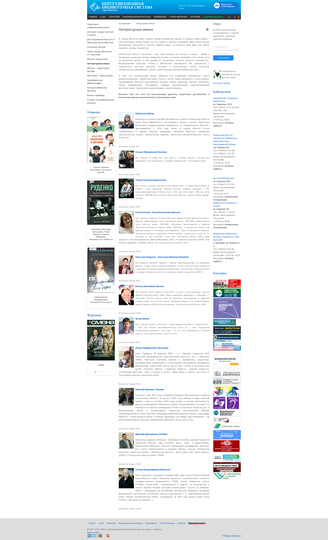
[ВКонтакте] (89, 535)
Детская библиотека (223, 178)
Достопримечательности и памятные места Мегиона (101, 41)
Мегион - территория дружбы (98, 69)
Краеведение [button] (160, 17)
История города (221, 83)
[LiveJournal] (104, 535)
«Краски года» (221, 53)
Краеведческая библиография (94, 81)
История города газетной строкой (100, 33)
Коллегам (181, 523)
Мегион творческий (97, 59)
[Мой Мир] (100, 535)
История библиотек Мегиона (97, 89)
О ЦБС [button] (103, 17)
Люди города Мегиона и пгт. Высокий (99, 53)
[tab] (95, 372)
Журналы (94, 315)
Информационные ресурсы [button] (137, 17)
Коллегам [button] (195, 17)
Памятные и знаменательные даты (98, 26)
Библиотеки (222, 92)
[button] (229, 17)
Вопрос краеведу (96, 95)
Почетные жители (96, 47)
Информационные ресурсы (130, 523)
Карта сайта (93, 532)
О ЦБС (101, 523)
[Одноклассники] (96, 535)
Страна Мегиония (167, 523)
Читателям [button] (114, 17)
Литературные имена (98, 63)
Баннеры (220, 273)
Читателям (111, 523)
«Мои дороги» (221, 47)
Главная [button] (93, 17)
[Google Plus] (107, 535)
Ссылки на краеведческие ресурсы (100, 101)
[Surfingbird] (111, 535)
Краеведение (151, 523)
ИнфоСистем (106, 532)
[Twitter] (92, 535)
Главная (92, 523)
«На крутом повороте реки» (227, 50)
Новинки (93, 112)
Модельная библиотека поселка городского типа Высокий (226, 236)
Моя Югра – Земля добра (100, 75)
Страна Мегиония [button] (178, 17)
